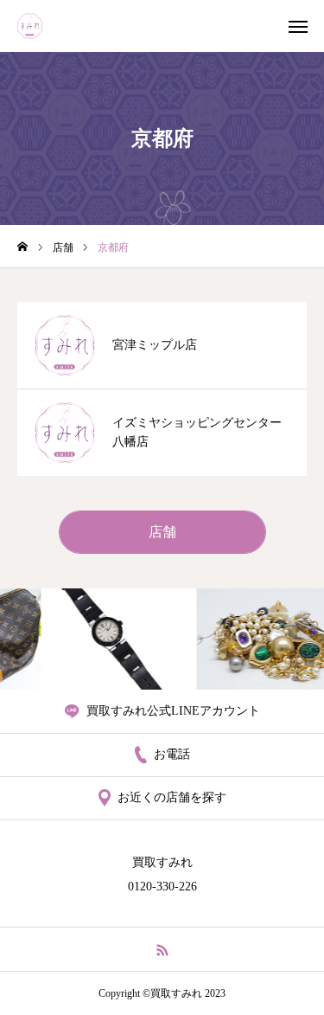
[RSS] (162, 949)
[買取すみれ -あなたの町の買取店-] (29, 26)
